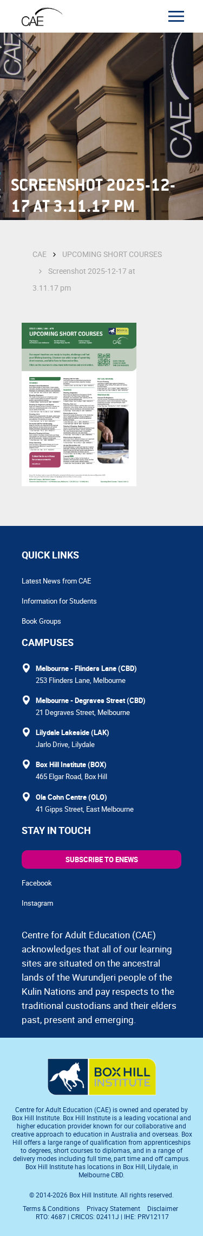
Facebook (37, 883)
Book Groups (41, 621)
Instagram (37, 903)
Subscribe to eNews (102, 859)
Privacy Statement (113, 1208)
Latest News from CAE (56, 581)
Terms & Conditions (51, 1208)
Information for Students (59, 601)
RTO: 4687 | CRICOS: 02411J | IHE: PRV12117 (103, 1216)
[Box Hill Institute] (102, 1092)
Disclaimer (162, 1208)
